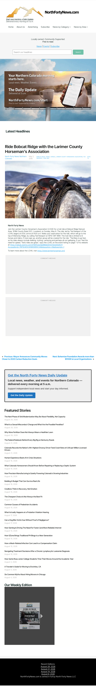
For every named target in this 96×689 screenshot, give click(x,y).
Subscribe (55, 46)
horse (48, 156)
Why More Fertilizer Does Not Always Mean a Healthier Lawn (28, 432)
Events (46, 46)
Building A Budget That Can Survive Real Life (22, 481)
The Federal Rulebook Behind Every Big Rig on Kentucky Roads (29, 440)
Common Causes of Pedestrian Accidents (21, 504)
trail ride (46, 158)
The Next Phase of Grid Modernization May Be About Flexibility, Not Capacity (35, 417)
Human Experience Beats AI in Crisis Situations (22, 458)
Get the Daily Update (22, 395)
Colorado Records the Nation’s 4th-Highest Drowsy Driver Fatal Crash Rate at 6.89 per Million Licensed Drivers (45, 449)
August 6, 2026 (48, 674)
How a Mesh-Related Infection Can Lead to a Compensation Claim (30, 543)
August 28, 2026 (48, 666)
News (39, 46)
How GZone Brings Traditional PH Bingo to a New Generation (28, 535)
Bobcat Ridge (40, 156)
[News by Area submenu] (87, 27)
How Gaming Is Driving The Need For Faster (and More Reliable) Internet (32, 528)
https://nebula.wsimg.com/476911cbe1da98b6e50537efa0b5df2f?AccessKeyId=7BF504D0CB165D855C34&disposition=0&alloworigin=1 (36, 246)
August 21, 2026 (48, 669)
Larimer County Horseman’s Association (69, 156)
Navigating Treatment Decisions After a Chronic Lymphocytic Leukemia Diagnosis (37, 551)
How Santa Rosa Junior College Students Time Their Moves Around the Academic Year (39, 559)
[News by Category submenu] (70, 27)
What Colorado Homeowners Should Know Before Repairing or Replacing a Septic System (40, 466)
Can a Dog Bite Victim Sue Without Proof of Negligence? (26, 520)
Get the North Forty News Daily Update (37, 375)
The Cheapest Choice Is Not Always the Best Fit (23, 497)
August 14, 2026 (48, 671)
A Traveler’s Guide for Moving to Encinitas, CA (22, 567)
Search (78, 52)
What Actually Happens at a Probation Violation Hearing (26, 512)
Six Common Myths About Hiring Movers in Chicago (25, 574)
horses (52, 156)
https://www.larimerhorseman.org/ (51, 251)
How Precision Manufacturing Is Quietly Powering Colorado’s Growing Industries (36, 473)
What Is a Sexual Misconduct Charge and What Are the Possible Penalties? (34, 424)
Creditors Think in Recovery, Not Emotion (20, 489)
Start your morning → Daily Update (19, 19)
